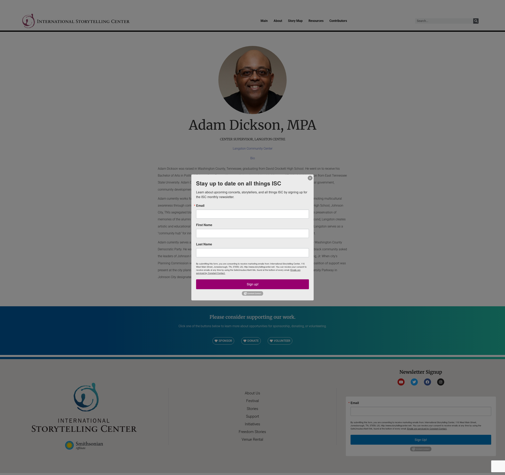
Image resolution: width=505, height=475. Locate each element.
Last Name (204, 244)
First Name (204, 224)
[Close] (310, 178)
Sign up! (252, 284)
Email (200, 205)
